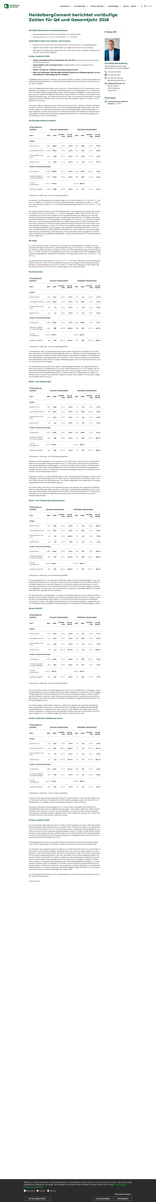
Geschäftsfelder (80, 6)
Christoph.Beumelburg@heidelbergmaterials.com (117, 79)
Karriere (126, 6)
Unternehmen (64, 6)
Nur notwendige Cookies (37, 1199)
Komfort (42, 1191)
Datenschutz (39, 1187)
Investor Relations (97, 6)
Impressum (28, 1187)
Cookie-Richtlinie (120, 1185)
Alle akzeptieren (123, 1199)
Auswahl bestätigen (103, 1199)
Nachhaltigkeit (113, 6)
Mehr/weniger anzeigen (122, 1194)
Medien (133, 6)
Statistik (53, 1191)
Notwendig (31, 1191)
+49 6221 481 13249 (114, 72)
